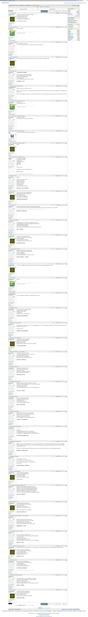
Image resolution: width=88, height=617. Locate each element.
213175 (66, 191)
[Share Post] (63, 13)
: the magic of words (7, 0)
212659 (66, 13)
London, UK (10, 379)
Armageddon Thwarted (14, 456)
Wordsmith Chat (47, 614)
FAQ (48, 613)
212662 (66, 27)
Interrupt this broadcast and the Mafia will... (18, 485)
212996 (66, 175)
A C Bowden (54, 381)
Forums (16, 5)
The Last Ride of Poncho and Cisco (16, 531)
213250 (66, 205)
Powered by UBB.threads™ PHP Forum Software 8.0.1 (44, 616)
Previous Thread (23, 9)
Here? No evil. (12, 191)
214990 (66, 485)
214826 (66, 337)
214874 (66, 411)
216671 (66, 501)
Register (74, 5)
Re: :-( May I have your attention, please (17, 116)
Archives (50, 613)
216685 (66, 515)
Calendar (41, 6)
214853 (66, 396)
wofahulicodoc (53, 27)
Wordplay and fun (28, 5)
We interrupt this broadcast (15, 471)
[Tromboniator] (12, 21)
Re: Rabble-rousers (13, 307)
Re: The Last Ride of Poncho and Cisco (17, 546)
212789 (66, 143)
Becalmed (12, 263)
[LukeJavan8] (12, 35)
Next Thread (52, 9)
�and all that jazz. (13, 501)
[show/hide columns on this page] (79, 6)
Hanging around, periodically (15, 337)
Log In (78, 5)
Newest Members (71, 17)
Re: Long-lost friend (13, 396)
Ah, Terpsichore (13, 13)
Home (29, 613)
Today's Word (33, 613)
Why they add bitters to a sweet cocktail (17, 351)
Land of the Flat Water (12, 40)
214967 (66, 456)
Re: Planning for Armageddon (15, 426)
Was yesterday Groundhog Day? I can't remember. (19, 515)
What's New (71, 2)
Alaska (10, 203)
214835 (66, 366)
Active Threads (46, 6)
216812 (66, 531)
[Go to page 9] (66, 11)
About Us (66, 2)
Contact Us (84, 2)
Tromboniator (53, 42)
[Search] (77, 6)
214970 (66, 471)
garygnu (54, 175)
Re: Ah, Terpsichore (13, 27)
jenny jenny (53, 13)
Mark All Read (18, 609)
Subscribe (45, 613)
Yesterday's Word (39, 613)
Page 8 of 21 (43, 11)
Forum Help (69, 609)
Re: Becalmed (12, 277)
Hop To (17, 605)
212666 (66, 57)
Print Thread (10, 10)
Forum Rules (11, 609)
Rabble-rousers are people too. (15, 322)
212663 (66, 42)
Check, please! (12, 589)
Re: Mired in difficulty (14, 366)
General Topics (21, 5)
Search (75, 2)
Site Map (79, 2)
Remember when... (13, 175)
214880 (66, 441)
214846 (66, 381)
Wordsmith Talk (11, 5)
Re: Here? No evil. (12, 205)
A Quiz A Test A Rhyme (14, 220)
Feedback (58, 613)
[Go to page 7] (48, 11)
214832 (66, 351)
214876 (66, 426)
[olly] (12, 137)
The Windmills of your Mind (15, 381)
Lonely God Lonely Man (14, 411)
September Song (13, 71)
